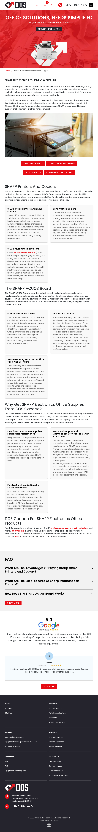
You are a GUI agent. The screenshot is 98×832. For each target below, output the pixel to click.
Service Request (55, 766)
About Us (8, 708)
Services (8, 732)
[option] (49, 667)
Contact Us (54, 757)
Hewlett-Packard (56, 746)
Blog (6, 761)
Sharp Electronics (56, 737)
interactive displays (78, 528)
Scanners (53, 717)
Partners (53, 732)
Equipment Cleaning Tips (15, 771)
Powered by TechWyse (49, 820)
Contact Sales (55, 761)
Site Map (8, 713)
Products (53, 703)
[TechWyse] (49, 825)
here (17, 536)
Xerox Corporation (56, 742)
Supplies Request (56, 771)
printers (54, 528)
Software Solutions (12, 746)
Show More (13, 603)
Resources (9, 757)
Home (7, 70)
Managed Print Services (14, 737)
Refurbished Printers (57, 713)
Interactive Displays (57, 722)
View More (49, 686)
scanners (63, 528)
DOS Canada (18, 530)
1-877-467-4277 (75, 5)
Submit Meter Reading (58, 775)
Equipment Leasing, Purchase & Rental (21, 742)
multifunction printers (24, 252)
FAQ (6, 766)
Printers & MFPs (55, 708)
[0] (44, 4)
